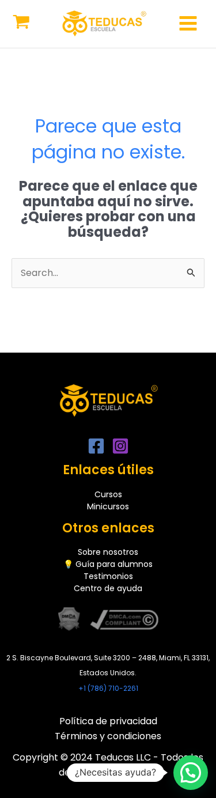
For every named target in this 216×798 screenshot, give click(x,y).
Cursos (108, 494)
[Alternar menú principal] (188, 23)
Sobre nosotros (108, 552)
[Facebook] (96, 446)
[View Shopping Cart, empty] (21, 23)
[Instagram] (120, 446)
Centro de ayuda (108, 588)
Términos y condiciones (108, 736)
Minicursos (108, 506)
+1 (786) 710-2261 (108, 688)
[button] (190, 772)
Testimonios (108, 576)
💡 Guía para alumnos (108, 564)
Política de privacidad (108, 721)
